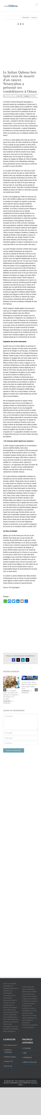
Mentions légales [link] (10, 1055)
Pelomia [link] (20, 1083)
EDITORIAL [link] (33, 96)
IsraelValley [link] (22, 1079)
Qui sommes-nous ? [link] (10, 1044)
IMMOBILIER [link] (27, 1056)
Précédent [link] (26, 17)
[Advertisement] (20, 49)
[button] (4, 689)
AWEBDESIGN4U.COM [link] (15, 1081)
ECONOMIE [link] (27, 1047)
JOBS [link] (25, 1052)
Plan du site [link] (8, 1065)
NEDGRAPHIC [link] (26, 1081)
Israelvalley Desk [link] (10, 96)
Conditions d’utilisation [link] (8, 1049)
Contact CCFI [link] (8, 1060)
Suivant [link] (33, 17)
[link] (11, 5)
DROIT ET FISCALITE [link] (30, 1061)
